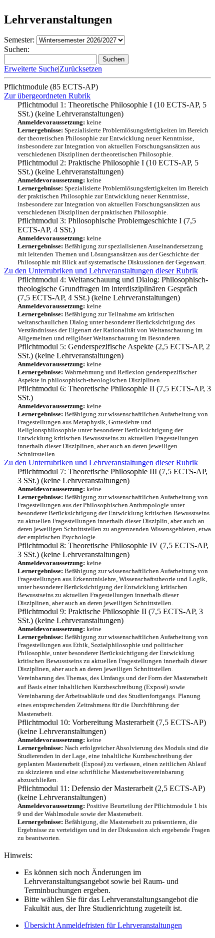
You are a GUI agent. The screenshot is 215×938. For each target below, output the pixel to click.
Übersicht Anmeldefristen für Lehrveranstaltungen (103, 925)
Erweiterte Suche (31, 68)
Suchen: (17, 49)
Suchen (113, 59)
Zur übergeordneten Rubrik (47, 95)
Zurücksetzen (81, 68)
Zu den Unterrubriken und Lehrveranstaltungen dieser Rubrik (101, 270)
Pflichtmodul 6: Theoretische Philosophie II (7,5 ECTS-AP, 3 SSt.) (114, 421)
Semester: (19, 39)
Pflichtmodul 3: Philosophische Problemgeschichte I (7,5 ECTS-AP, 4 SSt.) (112, 241)
